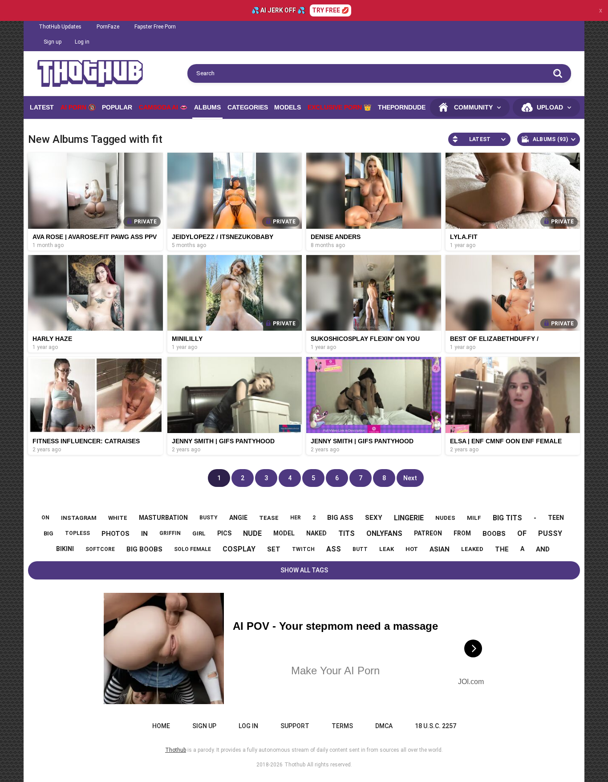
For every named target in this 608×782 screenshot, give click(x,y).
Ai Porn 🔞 (78, 107)
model (284, 533)
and (543, 549)
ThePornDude (402, 107)
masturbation (163, 517)
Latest (42, 107)
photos (115, 534)
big (48, 533)
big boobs (144, 549)
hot (411, 549)
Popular (117, 107)
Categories (247, 107)
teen (556, 517)
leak (386, 549)
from (462, 533)
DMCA (384, 725)
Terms (342, 725)
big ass (340, 518)
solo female (192, 549)
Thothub (294, 765)
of (522, 533)
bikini (65, 548)
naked (316, 533)
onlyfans (384, 533)
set (273, 549)
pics (224, 533)
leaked (472, 549)
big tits (507, 518)
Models (287, 107)
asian (440, 549)
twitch (303, 549)
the (502, 549)
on (45, 518)
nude (252, 533)
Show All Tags (304, 570)
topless (77, 533)
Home (161, 725)
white (117, 518)
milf (474, 518)
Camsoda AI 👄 (163, 107)
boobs (494, 534)
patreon (428, 533)
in (144, 534)
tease (269, 518)
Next (410, 478)
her (295, 518)
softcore (100, 549)
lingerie (409, 518)
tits (346, 533)
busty (208, 518)
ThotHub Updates (60, 27)
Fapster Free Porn (155, 27)
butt (360, 549)
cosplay (239, 549)
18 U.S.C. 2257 (435, 725)
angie (238, 517)
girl (199, 533)
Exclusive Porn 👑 (339, 107)
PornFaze (108, 27)
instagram (79, 518)
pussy (550, 533)
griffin (170, 533)
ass (333, 549)
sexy (373, 518)
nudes (445, 518)
